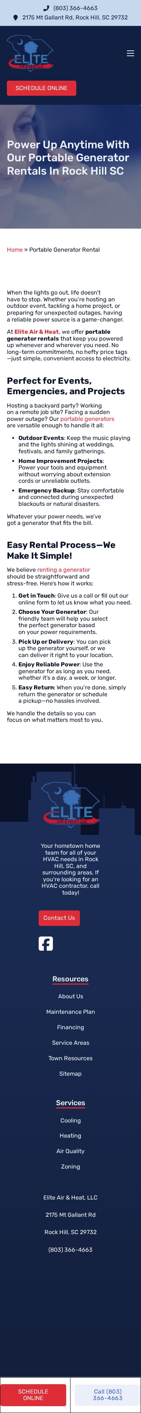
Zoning (70, 1166)
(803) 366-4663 (70, 1249)
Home (15, 249)
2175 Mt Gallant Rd (71, 1214)
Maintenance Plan (70, 1011)
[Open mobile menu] (130, 53)
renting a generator (63, 569)
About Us (70, 996)
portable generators (87, 418)
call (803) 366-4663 (108, 1395)
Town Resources (70, 1058)
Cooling (70, 1120)
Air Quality (70, 1151)
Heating (70, 1135)
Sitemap (70, 1073)
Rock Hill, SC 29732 (70, 1232)
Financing (70, 1027)
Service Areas (70, 1042)
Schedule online (33, 1394)
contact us (59, 917)
